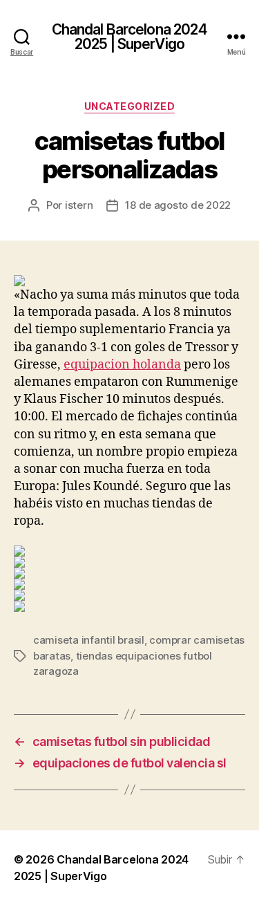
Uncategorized (129, 106)
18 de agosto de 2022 (178, 205)
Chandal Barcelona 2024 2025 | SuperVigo (130, 36)
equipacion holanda (122, 365)
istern (79, 205)
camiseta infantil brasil (88, 639)
